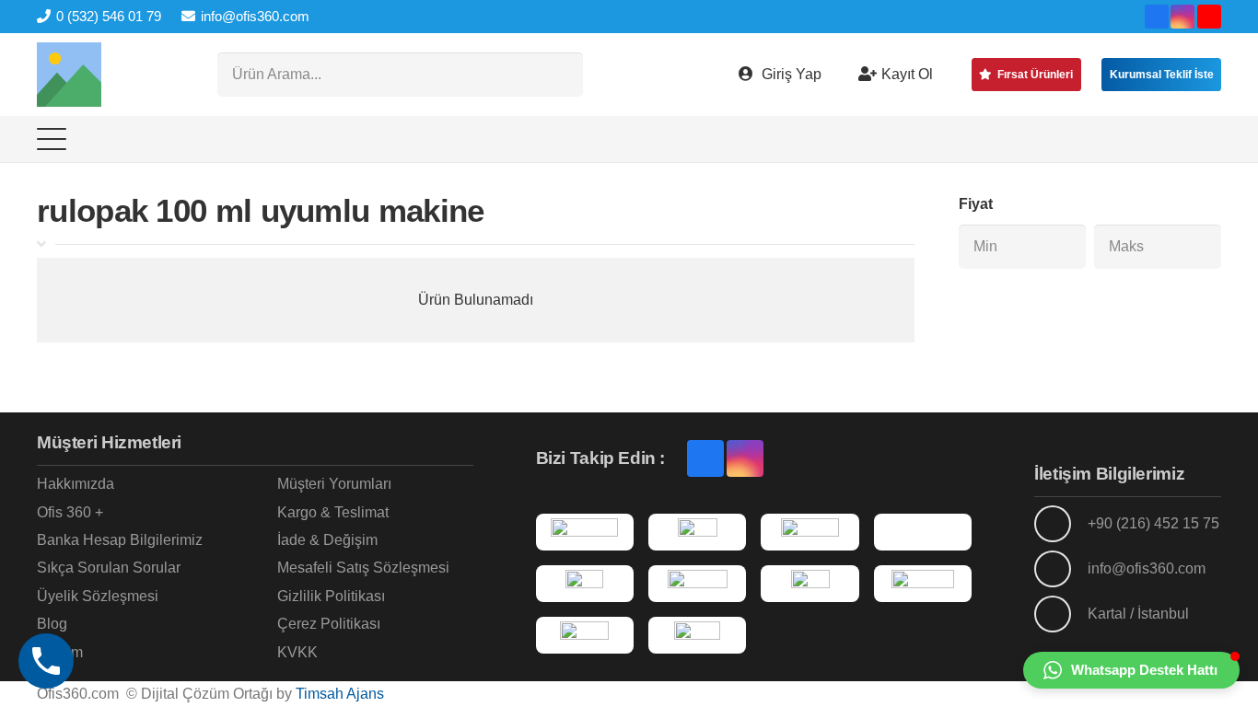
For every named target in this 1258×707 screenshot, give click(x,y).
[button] (51, 139)
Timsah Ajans (340, 693)
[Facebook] (1157, 17)
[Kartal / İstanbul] (1061, 614)
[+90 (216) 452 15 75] (1061, 523)
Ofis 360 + (70, 512)
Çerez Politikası (328, 624)
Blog (52, 624)
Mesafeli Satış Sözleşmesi (363, 567)
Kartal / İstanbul (1138, 613)
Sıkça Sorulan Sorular (109, 567)
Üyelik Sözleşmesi (97, 596)
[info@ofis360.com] (1061, 569)
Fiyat (976, 204)
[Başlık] (69, 74)
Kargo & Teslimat (333, 512)
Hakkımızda (75, 484)
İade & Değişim (327, 540)
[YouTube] (1209, 17)
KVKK (297, 652)
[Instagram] (1182, 17)
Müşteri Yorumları (334, 484)
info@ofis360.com (1147, 568)
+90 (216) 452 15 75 (1153, 523)
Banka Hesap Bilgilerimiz (120, 540)
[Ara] (561, 74)
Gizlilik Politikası (331, 596)
